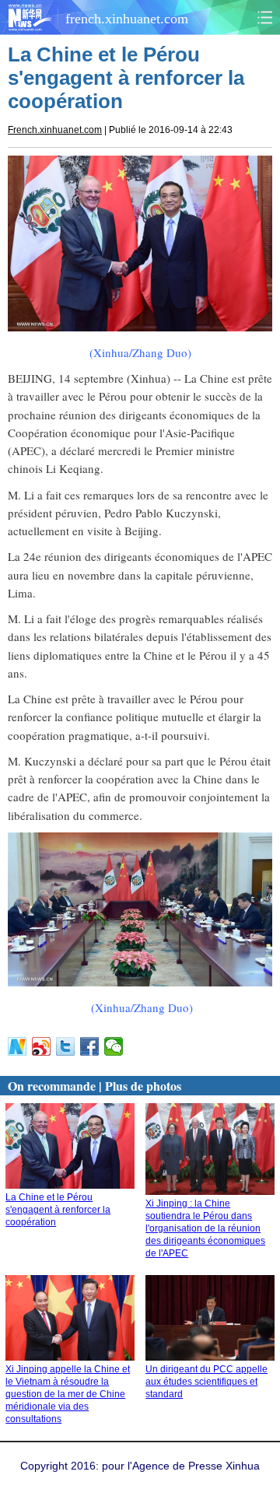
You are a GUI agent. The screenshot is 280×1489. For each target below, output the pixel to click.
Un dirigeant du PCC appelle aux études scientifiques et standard (206, 1382)
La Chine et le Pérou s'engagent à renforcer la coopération (57, 1210)
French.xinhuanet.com (55, 129)
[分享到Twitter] (65, 1046)
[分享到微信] (114, 1046)
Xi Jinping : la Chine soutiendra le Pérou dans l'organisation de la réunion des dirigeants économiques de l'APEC (205, 1228)
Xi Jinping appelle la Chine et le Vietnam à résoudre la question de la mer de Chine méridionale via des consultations (67, 1394)
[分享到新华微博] (17, 1046)
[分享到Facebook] (90, 1046)
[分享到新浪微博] (41, 1046)
